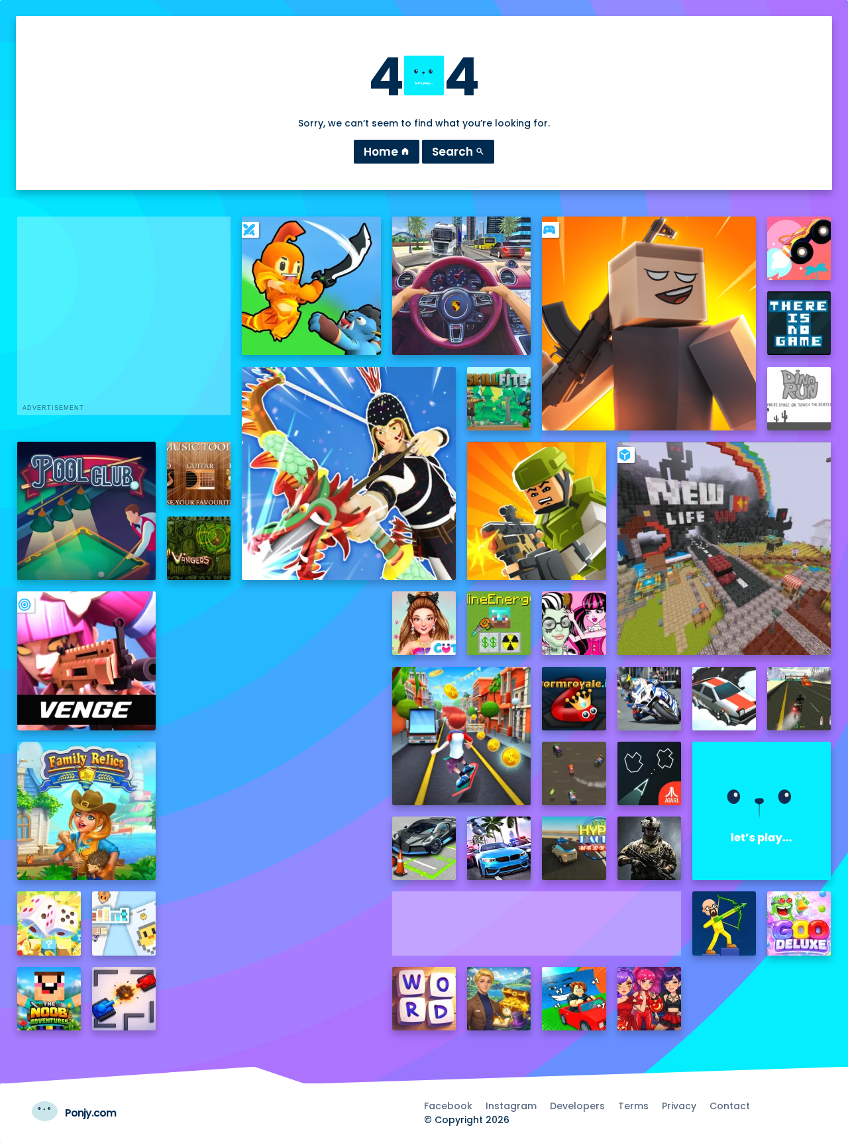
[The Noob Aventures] (49, 998)
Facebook (448, 1106)
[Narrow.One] (349, 474)
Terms (633, 1106)
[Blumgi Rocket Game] (799, 248)
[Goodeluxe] (799, 923)
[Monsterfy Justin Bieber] (574, 623)
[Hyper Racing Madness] (574, 848)
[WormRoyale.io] (574, 698)
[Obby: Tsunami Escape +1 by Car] (574, 998)
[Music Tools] (199, 473)
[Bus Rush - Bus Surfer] (461, 736)
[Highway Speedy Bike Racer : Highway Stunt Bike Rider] (799, 698)
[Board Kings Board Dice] (49, 923)
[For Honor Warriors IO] (761, 811)
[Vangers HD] (199, 548)
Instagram (511, 1106)
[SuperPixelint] (124, 923)
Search (458, 152)
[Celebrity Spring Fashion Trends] (424, 623)
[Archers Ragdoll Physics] (724, 923)
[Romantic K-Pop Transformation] (649, 998)
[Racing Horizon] (499, 848)
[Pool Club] (86, 511)
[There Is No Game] (799, 323)
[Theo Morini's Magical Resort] (499, 998)
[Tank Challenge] (124, 998)
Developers (577, 1106)
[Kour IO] (536, 511)
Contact (730, 1106)
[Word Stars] (424, 998)
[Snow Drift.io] (724, 698)
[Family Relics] (86, 811)
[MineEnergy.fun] (499, 623)
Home (386, 152)
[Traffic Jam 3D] (461, 286)
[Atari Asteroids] (649, 773)
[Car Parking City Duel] (424, 848)
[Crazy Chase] (574, 773)
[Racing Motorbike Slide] (649, 698)
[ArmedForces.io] (649, 848)
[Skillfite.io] (499, 398)
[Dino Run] (799, 398)
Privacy (679, 1106)
